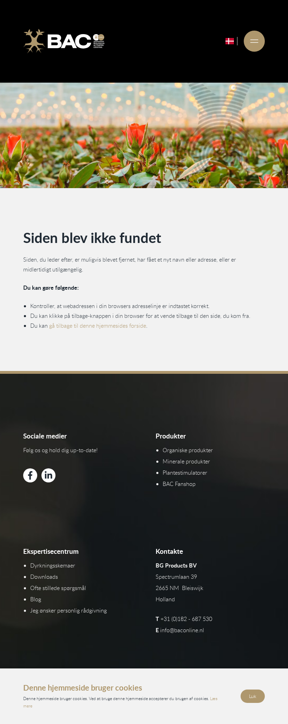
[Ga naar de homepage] (64, 41)
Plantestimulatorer (185, 472)
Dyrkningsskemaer (52, 565)
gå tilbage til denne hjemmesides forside (97, 325)
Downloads (44, 577)
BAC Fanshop (179, 484)
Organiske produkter (188, 450)
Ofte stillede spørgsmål (58, 588)
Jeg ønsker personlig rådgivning (68, 610)
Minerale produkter (186, 461)
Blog (35, 599)
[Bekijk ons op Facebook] (30, 475)
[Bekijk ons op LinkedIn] (48, 475)
